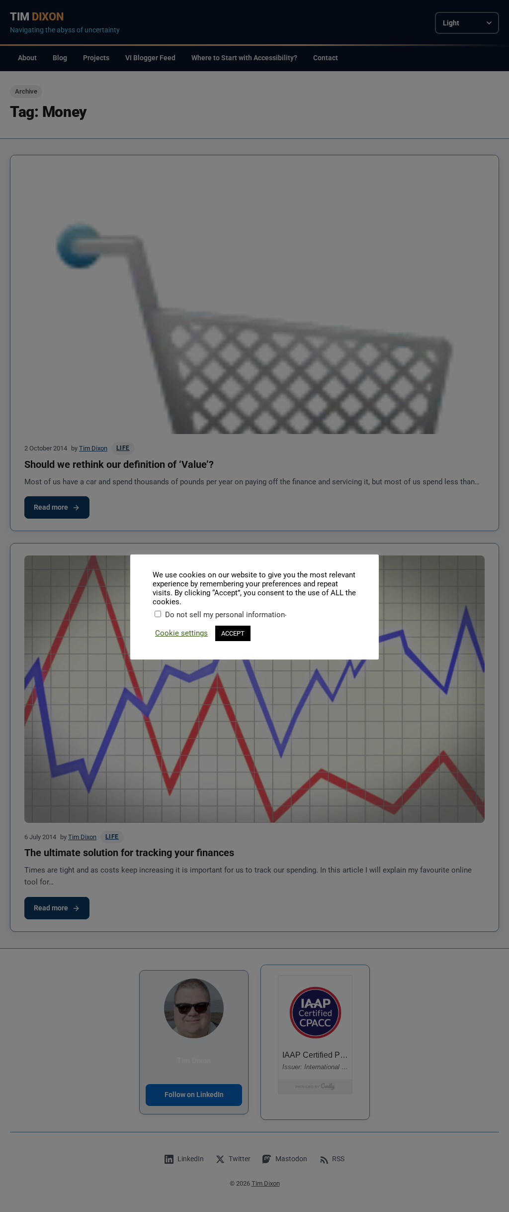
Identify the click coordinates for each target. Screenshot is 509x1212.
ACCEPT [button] (233, 633)
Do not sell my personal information (225, 614)
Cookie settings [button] (181, 633)
